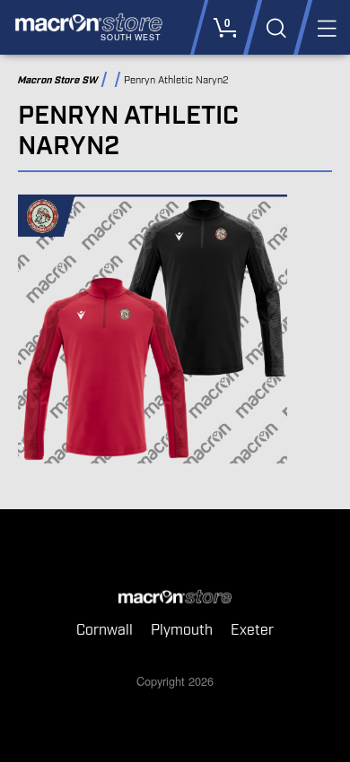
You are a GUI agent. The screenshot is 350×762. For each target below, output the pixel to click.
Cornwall (104, 630)
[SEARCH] (275, 27)
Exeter (252, 630)
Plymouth (182, 630)
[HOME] (175, 598)
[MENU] (325, 27)
